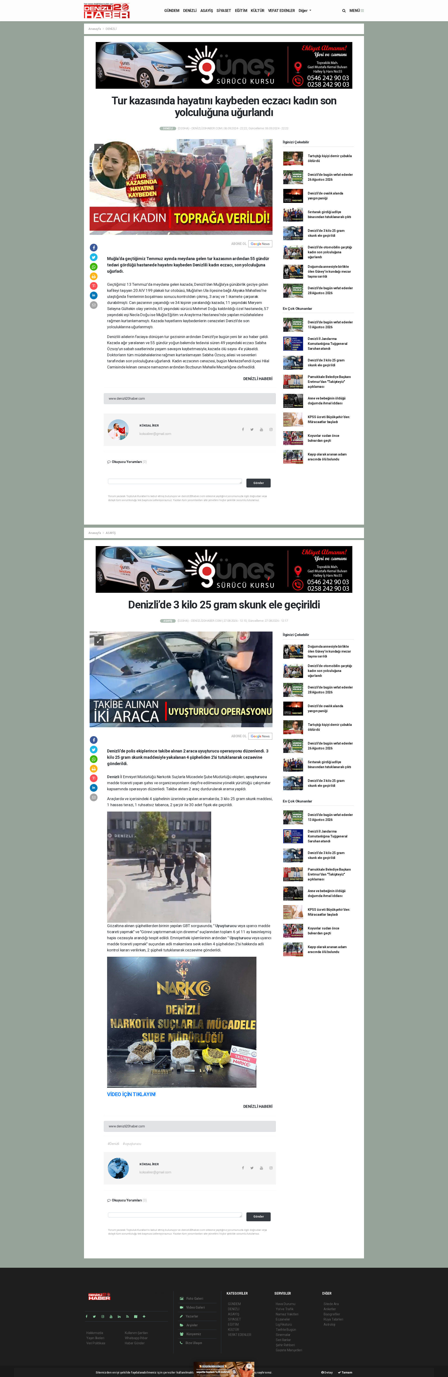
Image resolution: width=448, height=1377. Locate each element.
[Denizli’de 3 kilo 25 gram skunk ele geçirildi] (181, 679)
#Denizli (113, 1144)
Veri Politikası (95, 1343)
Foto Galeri (194, 1298)
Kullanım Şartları (136, 1333)
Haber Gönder (135, 1343)
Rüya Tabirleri (333, 1319)
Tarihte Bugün (286, 1329)
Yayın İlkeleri (95, 1338)
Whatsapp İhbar (136, 1338)
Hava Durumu (285, 1304)
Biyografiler (332, 1314)
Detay (328, 1372)
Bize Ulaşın (193, 1343)
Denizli (113, 776)
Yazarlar (191, 1316)
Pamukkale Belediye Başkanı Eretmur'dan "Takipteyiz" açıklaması (329, 381)
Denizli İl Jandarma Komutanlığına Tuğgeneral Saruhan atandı (327, 343)
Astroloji (329, 1324)
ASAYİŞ (206, 10)
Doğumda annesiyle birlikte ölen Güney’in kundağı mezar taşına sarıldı (329, 271)
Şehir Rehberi (285, 1345)
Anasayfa (95, 29)
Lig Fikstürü (284, 1324)
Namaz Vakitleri (287, 1314)
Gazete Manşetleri (289, 1350)
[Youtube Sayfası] (113, 1316)
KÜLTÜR (257, 10)
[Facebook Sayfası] (88, 1316)
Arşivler (192, 1325)
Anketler (330, 1309)
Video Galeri (195, 1307)
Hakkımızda (94, 1333)
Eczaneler (283, 1319)
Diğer (304, 10)
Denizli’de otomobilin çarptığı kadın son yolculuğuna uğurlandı (330, 252)
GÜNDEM (171, 10)
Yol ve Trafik (285, 1309)
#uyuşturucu (132, 1144)
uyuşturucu (256, 776)
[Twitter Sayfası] (96, 1316)
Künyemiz (193, 1334)
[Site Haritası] (137, 1316)
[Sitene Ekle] (146, 1316)
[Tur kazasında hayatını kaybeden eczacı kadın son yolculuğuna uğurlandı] (181, 186)
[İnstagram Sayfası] (105, 1316)
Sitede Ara (331, 1304)
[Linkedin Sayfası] (121, 1316)
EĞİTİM (241, 10)
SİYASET (224, 10)
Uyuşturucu (226, 925)
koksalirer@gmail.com (155, 434)
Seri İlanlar (283, 1340)
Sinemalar (283, 1335)
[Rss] (129, 1316)
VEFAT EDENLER (281, 10)
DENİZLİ (190, 10)
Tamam (346, 1372)
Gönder (258, 483)
